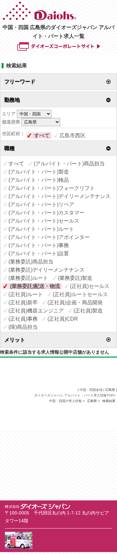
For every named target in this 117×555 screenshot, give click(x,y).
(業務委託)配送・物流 (35, 286)
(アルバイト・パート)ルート (41, 229)
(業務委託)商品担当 (30, 261)
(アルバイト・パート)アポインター (49, 237)
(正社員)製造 (88, 310)
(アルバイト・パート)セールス (43, 221)
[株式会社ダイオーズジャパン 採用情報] (59, 18)
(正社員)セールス (90, 286)
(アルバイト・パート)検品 (38, 180)
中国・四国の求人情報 (66, 401)
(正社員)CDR (62, 319)
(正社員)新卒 (23, 302)
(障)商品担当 (23, 327)
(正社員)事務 (23, 319)
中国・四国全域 (91, 390)
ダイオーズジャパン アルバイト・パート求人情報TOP (73, 395)
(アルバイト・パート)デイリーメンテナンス (59, 196)
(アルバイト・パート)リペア (41, 204)
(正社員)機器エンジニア (36, 310)
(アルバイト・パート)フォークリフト (51, 188)
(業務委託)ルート (28, 278)
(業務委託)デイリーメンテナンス (46, 270)
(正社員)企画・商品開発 (75, 302)
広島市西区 (72, 135)
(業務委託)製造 (75, 278)
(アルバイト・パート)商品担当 (69, 163)
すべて (42, 135)
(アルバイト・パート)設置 (38, 253)
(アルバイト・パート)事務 (38, 245)
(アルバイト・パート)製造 (38, 172)
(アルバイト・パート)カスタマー (46, 212)
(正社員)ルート (25, 294)
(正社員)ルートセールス (80, 294)
